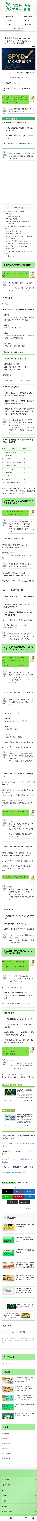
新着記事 (13, 1182)
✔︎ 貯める (5, 1490)
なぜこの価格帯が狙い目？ (14, 233)
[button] (12, 1202)
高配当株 (21, 1182)
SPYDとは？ (10, 214)
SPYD (28, 1182)
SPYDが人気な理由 (12, 219)
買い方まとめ (10, 248)
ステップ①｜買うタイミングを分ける (18, 241)
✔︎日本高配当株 (7, 1511)
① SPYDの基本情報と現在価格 (14, 211)
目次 (15, 208)
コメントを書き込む (18, 1332)
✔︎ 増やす (5, 1495)
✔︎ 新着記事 (5, 1479)
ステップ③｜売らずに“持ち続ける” (17, 246)
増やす (5, 1182)
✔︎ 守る (4, 1501)
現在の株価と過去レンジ (13, 216)
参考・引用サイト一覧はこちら (15, 1172)
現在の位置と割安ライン (13, 231)
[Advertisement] (18, 182)
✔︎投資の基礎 (6, 1485)
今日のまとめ (10, 256)
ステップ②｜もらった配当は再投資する (18, 243)
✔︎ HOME (5, 1506)
